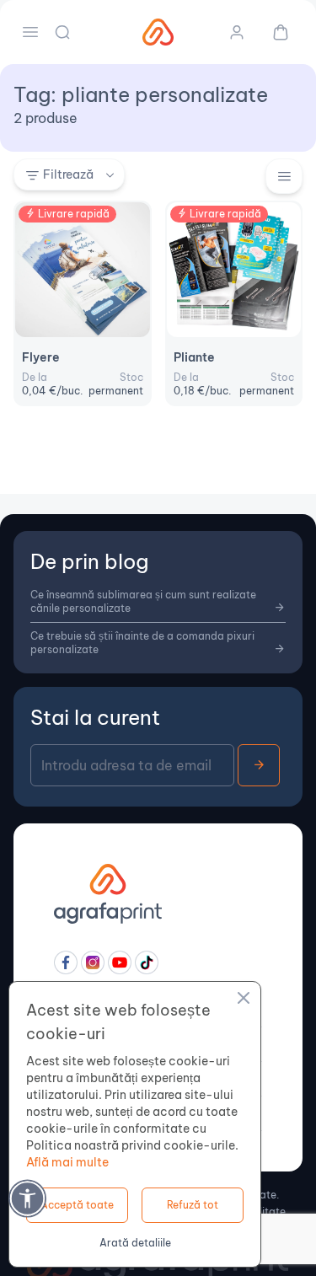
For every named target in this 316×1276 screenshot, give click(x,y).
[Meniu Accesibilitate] (27, 1198)
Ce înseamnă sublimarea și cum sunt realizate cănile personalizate (143, 601)
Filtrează (68, 174)
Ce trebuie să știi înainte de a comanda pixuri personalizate (142, 643)
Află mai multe (67, 1162)
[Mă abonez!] (259, 765)
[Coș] (274, 32)
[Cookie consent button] (243, 1000)
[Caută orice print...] (64, 32)
